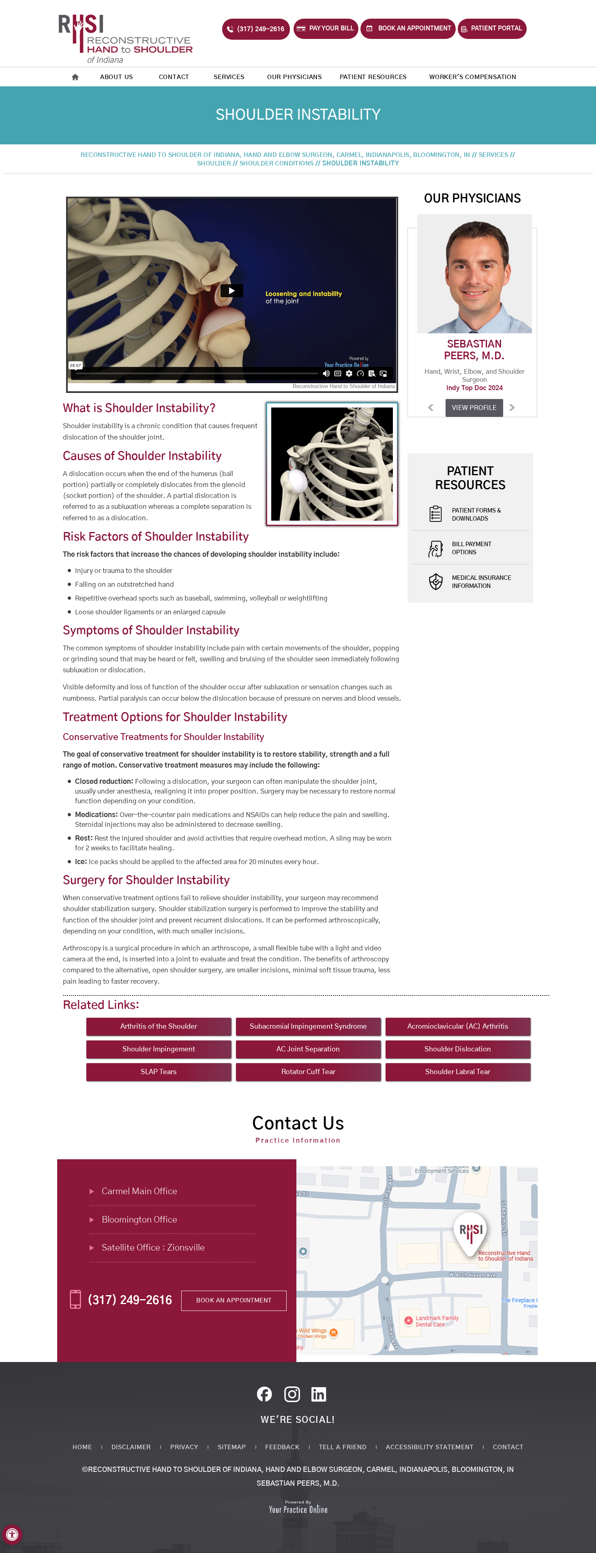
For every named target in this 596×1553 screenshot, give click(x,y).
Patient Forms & (476, 515)
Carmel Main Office (139, 1191)
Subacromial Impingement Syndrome (308, 1026)
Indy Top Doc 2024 (472, 388)
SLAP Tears (159, 1071)
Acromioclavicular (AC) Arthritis (457, 1026)
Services (229, 77)
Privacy (184, 1447)
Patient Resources (373, 77)
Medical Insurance (481, 582)
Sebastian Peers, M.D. (298, 1483)
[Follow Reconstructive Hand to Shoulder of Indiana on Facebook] (267, 1396)
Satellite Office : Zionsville (153, 1247)
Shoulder (214, 164)
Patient (470, 478)
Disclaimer (131, 1447)
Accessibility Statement (430, 1447)
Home (82, 1447)
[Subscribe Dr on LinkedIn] (294, 1396)
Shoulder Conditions (277, 164)
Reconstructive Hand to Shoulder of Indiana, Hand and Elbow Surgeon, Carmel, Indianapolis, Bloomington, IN (275, 155)
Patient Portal (496, 29)
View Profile (472, 408)
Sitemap (232, 1447)
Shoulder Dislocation (457, 1049)
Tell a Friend (343, 1447)
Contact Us (298, 1124)
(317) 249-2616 (260, 29)
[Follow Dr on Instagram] (321, 1396)
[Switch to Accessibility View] (12, 1535)
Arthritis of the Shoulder (158, 1026)
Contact (174, 77)
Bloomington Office (139, 1219)
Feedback (282, 1447)
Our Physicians (294, 77)
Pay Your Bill (331, 29)
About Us (116, 77)
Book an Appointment (414, 29)
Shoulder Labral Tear (457, 1071)
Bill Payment (471, 549)
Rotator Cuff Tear (308, 1071)
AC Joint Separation (308, 1049)
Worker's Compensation (473, 77)
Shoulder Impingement (158, 1049)
